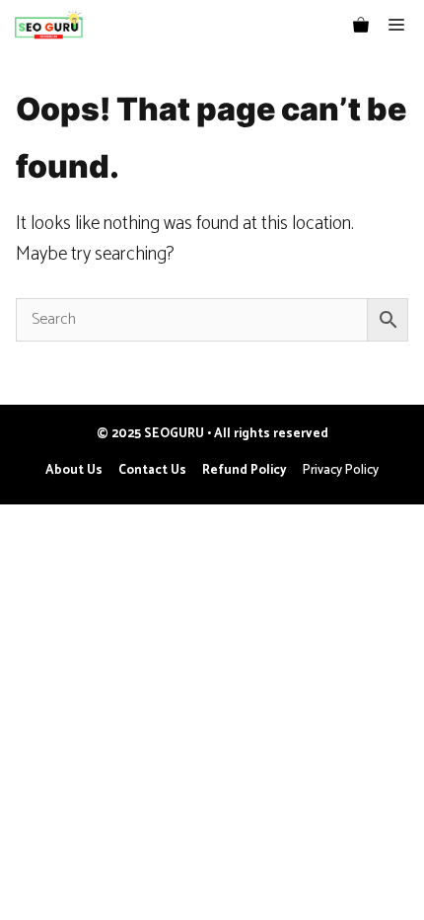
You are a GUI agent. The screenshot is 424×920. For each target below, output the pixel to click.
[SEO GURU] (47, 24)
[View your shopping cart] (361, 24)
